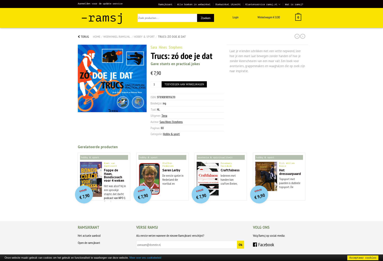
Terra (164, 116)
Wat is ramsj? (294, 4)
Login (236, 17)
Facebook (265, 244)
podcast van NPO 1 (114, 198)
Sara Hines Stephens (166, 47)
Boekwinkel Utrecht (228, 4)
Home (96, 36)
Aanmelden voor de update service (100, 3)
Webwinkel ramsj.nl (116, 36)
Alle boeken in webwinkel (194, 4)
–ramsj (102, 17)
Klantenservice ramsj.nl (261, 4)
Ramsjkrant (165, 4)
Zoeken (205, 18)
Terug (84, 36)
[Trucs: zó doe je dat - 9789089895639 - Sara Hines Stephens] (112, 78)
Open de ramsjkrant (89, 243)
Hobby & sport (144, 36)
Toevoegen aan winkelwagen (184, 84)
